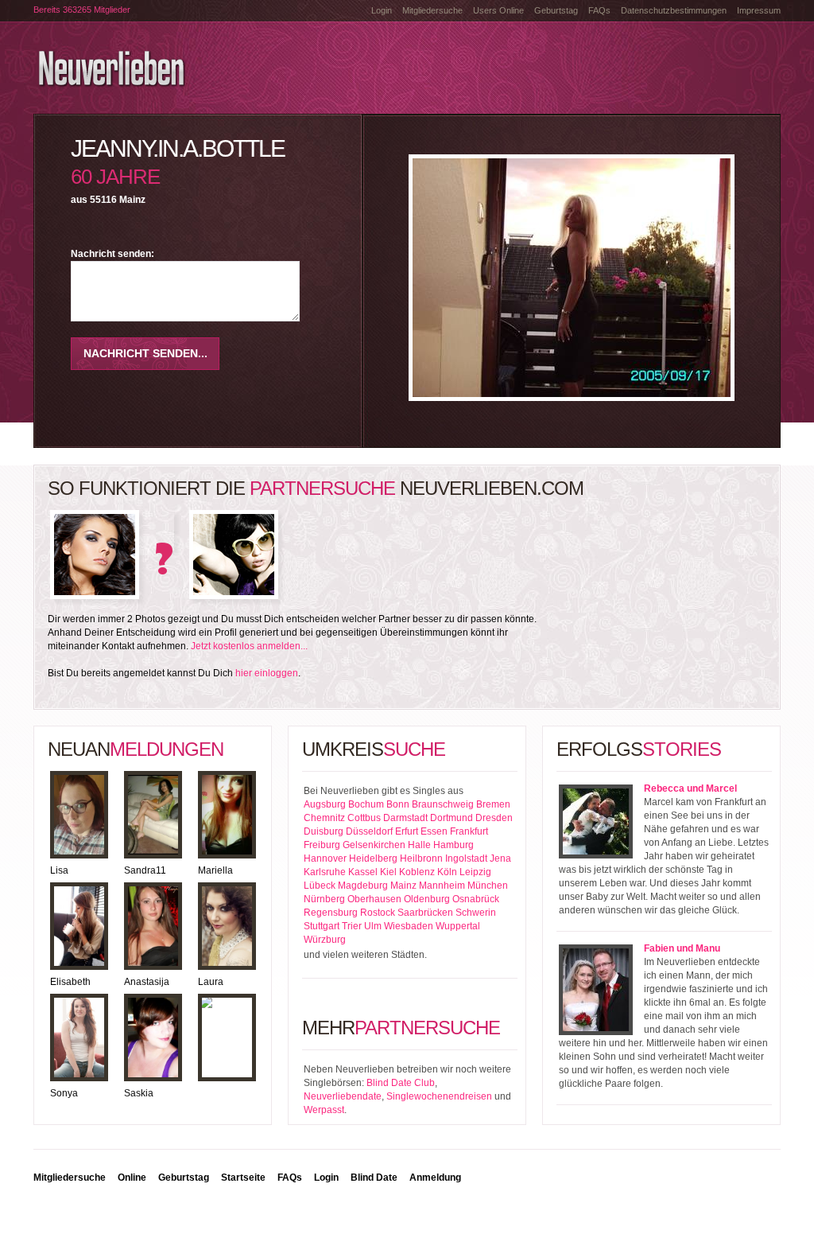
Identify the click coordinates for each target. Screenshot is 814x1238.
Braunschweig (443, 804)
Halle (419, 845)
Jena (500, 858)
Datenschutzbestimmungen (674, 10)
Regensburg (331, 912)
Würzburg (325, 939)
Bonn (397, 804)
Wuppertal (458, 926)
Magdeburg (363, 885)
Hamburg (453, 845)
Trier (352, 926)
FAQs (599, 10)
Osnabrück (475, 899)
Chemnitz (324, 817)
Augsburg (325, 804)
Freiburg (322, 845)
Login (381, 10)
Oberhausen (374, 899)
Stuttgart (321, 926)
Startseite (243, 1177)
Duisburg (323, 831)
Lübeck (319, 885)
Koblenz (417, 872)
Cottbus (364, 817)
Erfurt (406, 831)
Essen (434, 831)
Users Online (498, 10)
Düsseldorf (369, 831)
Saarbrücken (425, 912)
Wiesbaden (408, 926)
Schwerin (475, 912)
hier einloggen (266, 673)
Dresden (494, 817)
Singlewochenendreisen (439, 1096)
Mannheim (442, 885)
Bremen (493, 804)
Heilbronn (421, 858)
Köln (447, 872)
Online (132, 1177)
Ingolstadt (466, 858)
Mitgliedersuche (432, 10)
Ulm (373, 926)
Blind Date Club (400, 1082)
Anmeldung (435, 1177)
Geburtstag (556, 10)
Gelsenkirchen (374, 845)
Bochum (366, 804)
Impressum (759, 10)
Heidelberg (373, 858)
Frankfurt (469, 831)
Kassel (363, 872)
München (487, 885)
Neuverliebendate (343, 1096)
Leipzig (475, 872)
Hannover (325, 858)
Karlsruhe (325, 872)
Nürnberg (324, 899)
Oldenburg (427, 899)
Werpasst (324, 1109)
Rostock (377, 912)
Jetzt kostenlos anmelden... (249, 646)
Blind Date (374, 1177)
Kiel (388, 872)
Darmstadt (405, 817)
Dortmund (451, 817)
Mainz (403, 885)
